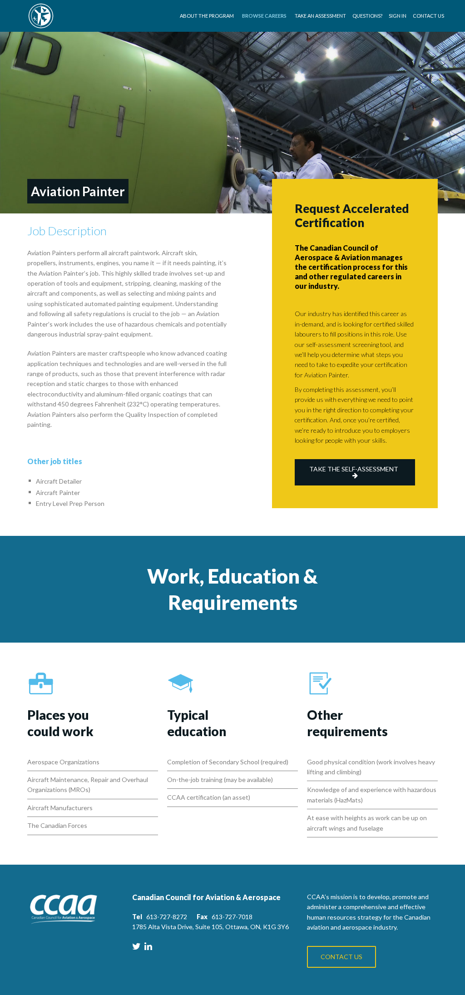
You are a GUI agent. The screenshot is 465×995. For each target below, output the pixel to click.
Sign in (397, 16)
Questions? (367, 16)
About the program (207, 16)
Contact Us (428, 16)
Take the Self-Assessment (353, 469)
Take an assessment (320, 16)
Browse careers (264, 16)
